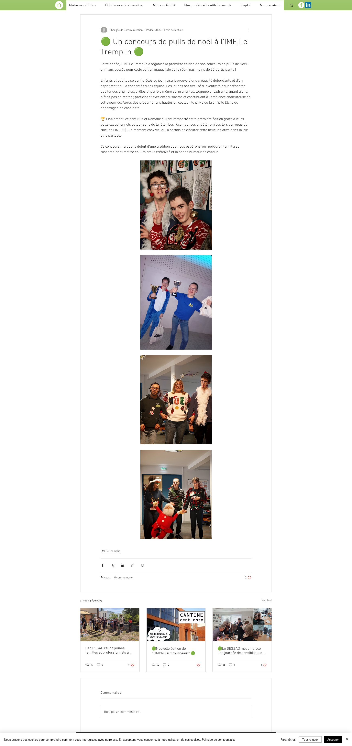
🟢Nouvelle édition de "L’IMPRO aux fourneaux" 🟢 (173, 651)
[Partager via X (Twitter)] (112, 565)
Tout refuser (310, 739)
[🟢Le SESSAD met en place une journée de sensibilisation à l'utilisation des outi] (242, 624)
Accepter (333, 739)
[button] (82, 5)
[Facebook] (301, 5)
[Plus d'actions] (248, 30)
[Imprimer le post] (142, 565)
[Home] (59, 5)
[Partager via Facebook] (102, 565)
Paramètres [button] (288, 739)
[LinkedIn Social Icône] (308, 5)
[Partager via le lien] (132, 565)
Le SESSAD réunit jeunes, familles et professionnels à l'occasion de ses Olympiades (108, 650)
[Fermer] (347, 739)
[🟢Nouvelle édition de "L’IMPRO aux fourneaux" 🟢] (176, 624)
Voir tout (267, 600)
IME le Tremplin (110, 551)
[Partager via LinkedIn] (122, 565)
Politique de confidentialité (218, 739)
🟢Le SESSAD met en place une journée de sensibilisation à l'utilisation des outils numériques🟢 (241, 651)
